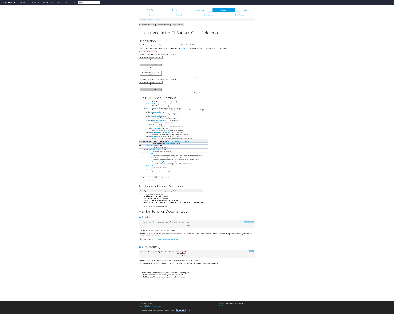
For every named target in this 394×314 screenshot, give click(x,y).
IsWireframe (156, 124)
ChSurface (156, 19)
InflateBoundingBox (159, 158)
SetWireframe (157, 128)
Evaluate (155, 104)
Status (74, 2)
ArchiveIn (155, 136)
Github (221, 305)
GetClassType (156, 150)
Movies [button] (44, 2)
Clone (154, 146)
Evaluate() (184, 48)
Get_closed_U (156, 112)
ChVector (149, 104)
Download (22, 2)
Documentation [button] (33, 2)
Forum (59, 2)
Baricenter (155, 166)
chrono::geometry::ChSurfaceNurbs (165, 239)
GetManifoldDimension (160, 120)
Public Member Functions (146, 25)
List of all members (177, 25)
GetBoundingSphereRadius (161, 162)
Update (154, 170)
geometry (148, 19)
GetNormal (156, 108)
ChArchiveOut (165, 132)
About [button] (66, 2)
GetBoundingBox (158, 154)
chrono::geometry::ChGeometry (179, 141)
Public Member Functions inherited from (165, 141)
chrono (142, 19)
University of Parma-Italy (153, 306)
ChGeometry (169, 143)
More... (185, 106)
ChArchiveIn (163, 136)
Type (150, 150)
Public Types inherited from (161, 191)
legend (197, 77)
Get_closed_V (156, 116)
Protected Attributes (163, 25)
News (52, 2)
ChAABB (149, 154)
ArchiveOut (156, 132)
